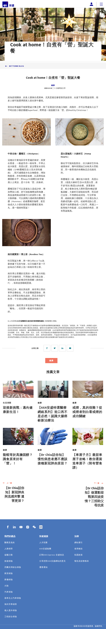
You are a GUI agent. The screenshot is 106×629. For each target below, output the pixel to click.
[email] (71, 348)
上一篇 (9, 483)
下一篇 (96, 483)
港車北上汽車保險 (12, 598)
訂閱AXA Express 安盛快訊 (51, 555)
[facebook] (47, 348)
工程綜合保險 (10, 616)
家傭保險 (8, 579)
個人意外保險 (10, 610)
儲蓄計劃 (8, 555)
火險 (6, 585)
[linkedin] (63, 348)
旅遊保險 (8, 561)
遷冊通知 (43, 567)
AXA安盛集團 (45, 548)
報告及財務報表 (81, 561)
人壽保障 (8, 548)
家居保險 (8, 573)
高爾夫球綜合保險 (12, 567)
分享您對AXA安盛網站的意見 (52, 561)
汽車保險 (8, 592)
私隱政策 (78, 555)
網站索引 (78, 542)
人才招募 (43, 542)
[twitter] (55, 348)
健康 (53, 85)
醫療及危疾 (9, 542)
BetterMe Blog (16, 66)
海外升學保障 (10, 604)
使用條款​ (78, 548)
